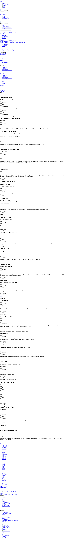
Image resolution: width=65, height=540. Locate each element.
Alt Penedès (4, 449)
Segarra (3, 476)
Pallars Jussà (4, 470)
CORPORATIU (3, 8)
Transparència (4, 45)
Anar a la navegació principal (5, 0)
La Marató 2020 (3, 54)
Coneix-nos (2, 32)
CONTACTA (4, 490)
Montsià (3, 467)
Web (1, 296)
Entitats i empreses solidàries (7, 70)
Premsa (12, 32)
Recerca (3, 46)
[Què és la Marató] (3, 90)
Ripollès (3, 475)
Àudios (3, 82)
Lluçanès (3, 464)
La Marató (15, 32)
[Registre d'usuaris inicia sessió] (6, 10)
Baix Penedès (4, 456)
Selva (3, 478)
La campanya (4, 58)
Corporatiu (2, 31)
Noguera (3, 468)
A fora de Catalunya (5, 445)
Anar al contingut (12, 0)
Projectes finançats (5, 56)
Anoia (3, 450)
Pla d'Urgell (4, 471)
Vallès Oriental (4, 484)
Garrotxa (3, 462)
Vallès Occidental (5, 483)
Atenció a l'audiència (7, 32)
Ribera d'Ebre (4, 474)
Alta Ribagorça (4, 446)
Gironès (3, 463)
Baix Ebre (4, 453)
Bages (3, 451)
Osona (3, 469)
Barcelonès (4, 457)
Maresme (3, 465)
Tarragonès (4, 480)
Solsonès (3, 479)
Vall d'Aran (4, 482)
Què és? (3, 57)
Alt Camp (4, 447)
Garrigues (4, 461)
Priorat (3, 473)
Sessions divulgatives (5, 69)
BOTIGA (7, 41)
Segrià (3, 477)
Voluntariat (4, 68)
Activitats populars (5, 67)
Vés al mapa (2, 91)
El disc (3, 71)
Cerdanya (4, 459)
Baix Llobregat (4, 455)
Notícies (3, 83)
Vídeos (3, 81)
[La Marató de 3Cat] (12, 42)
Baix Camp (4, 452)
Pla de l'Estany (4, 472)
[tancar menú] (1, 33)
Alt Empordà (4, 448)
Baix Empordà (4, 454)
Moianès (3, 466)
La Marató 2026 (5, 44)
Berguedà (4, 458)
